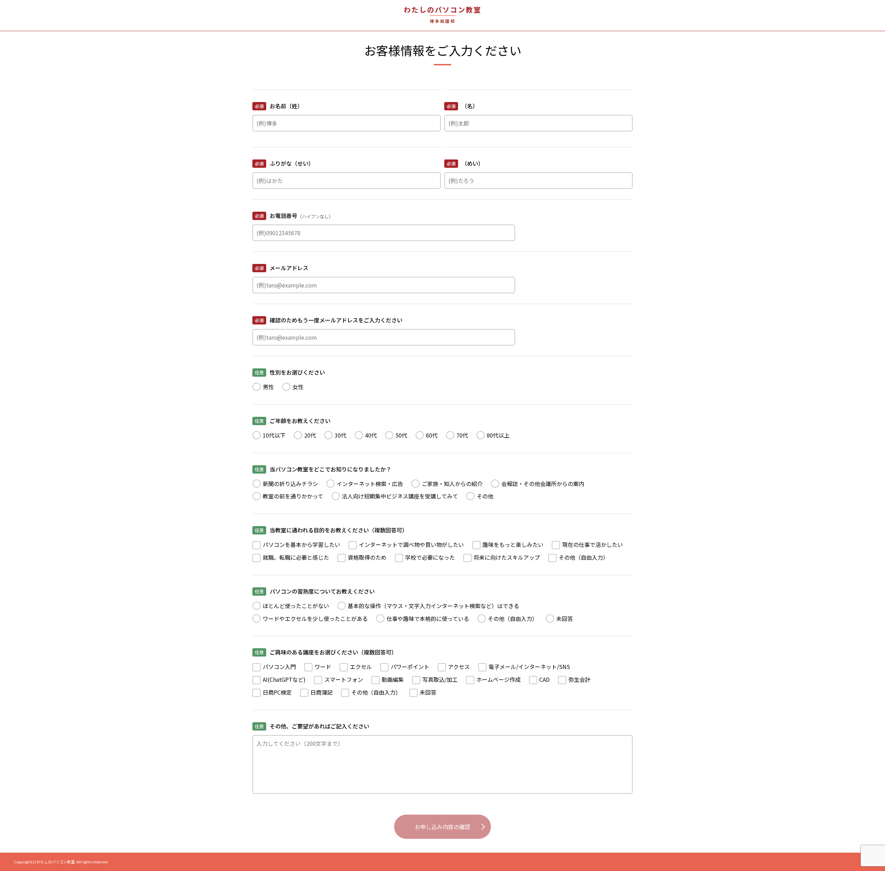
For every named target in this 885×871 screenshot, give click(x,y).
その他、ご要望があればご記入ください (312, 726)
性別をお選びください (290, 372)
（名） (462, 106)
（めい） (465, 163)
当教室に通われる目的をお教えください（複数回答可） (331, 530)
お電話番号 (294, 215)
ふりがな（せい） (284, 163)
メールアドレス (281, 268)
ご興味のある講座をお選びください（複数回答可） (326, 652)
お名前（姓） (279, 106)
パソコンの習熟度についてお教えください (315, 591)
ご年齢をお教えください (292, 420)
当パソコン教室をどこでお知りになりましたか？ (323, 469)
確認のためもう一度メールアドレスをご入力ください (328, 320)
